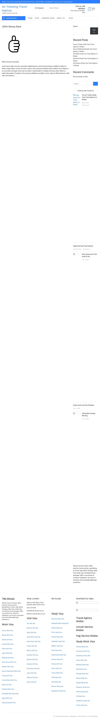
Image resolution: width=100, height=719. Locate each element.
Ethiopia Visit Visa (32, 659)
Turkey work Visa (7, 676)
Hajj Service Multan (87, 635)
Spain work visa (7, 685)
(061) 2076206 (40, 2)
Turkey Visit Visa (32, 646)
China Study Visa (56, 632)
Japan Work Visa (7, 653)
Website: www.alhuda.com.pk (36, 614)
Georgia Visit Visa (32, 664)
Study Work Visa (85, 641)
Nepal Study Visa (81, 669)
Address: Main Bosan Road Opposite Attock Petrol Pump (18, 2)
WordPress (95, 716)
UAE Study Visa (56, 677)
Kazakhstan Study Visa (83, 656)
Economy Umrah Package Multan (63, 2)
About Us (61, 18)
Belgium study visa (57, 646)
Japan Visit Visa (32, 673)
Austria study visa (56, 628)
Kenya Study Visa (81, 660)
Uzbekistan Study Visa (83, 701)
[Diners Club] (67, 603)
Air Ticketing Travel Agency (14, 8)
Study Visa (57, 613)
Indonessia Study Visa (83, 651)
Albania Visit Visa (32, 650)
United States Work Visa (9, 680)
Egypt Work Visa (7, 698)
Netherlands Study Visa (58, 655)
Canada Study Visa (82, 647)
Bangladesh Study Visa (58, 691)
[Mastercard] (56, 603)
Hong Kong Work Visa (9, 703)
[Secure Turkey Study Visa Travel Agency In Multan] (76, 95)
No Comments (85, 105)
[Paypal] (63, 603)
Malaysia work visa (8, 657)
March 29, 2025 (77, 249)
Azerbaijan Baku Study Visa (59, 623)
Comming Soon (48, 18)
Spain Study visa (56, 668)
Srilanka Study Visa (82, 692)
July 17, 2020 (85, 259)
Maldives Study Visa (82, 665)
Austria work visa (7, 639)
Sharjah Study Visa (82, 683)
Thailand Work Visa (8, 689)
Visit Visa (32, 618)
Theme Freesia (82, 716)
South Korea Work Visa (9, 662)
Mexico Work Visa (7, 635)
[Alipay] (71, 608)
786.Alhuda (8, 598)
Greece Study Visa (57, 637)
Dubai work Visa (7, 648)
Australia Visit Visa (32, 655)
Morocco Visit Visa (32, 628)
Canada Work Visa (7, 644)
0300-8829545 (49, 2)
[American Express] (52, 603)
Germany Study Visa (57, 619)
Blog (71, 18)
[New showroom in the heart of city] (76, 254)
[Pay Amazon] (63, 608)
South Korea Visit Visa (33, 641)
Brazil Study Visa (56, 650)
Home (30, 18)
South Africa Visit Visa (33, 637)
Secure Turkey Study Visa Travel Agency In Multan (89, 97)
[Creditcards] (67, 608)
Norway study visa (57, 659)
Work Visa (7, 624)
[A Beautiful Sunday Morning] (76, 413)
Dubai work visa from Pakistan (83, 405)
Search (63, 8)
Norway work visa (56, 664)
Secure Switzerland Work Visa (11, 671)
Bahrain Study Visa (57, 686)
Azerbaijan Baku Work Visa (10, 694)
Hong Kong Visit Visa (33, 668)
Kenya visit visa (31, 682)
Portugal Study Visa (82, 674)
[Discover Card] (71, 603)
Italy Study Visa (56, 682)
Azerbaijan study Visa (58, 641)
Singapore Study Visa (82, 687)
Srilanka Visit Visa (32, 677)
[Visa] (60, 603)
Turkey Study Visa (57, 673)
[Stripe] (52, 608)
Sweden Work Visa (8, 667)
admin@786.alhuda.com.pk (35, 611)
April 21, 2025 (85, 102)
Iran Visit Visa (31, 623)
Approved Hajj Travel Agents (83, 246)
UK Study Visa (80, 696)
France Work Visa (7, 630)
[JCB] (56, 608)
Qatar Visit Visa (31, 632)
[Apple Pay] (60, 608)
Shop (37, 18)
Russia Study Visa (81, 678)
